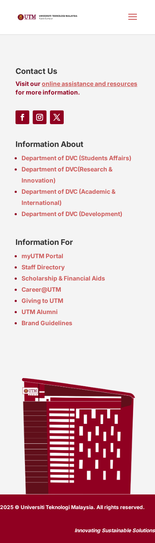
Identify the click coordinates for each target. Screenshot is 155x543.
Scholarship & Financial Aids (63, 278)
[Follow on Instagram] (39, 117)
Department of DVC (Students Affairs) (76, 158)
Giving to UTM (42, 300)
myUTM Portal (42, 255)
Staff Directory (43, 267)
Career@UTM (41, 289)
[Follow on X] (57, 117)
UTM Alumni (40, 311)
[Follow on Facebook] (22, 117)
